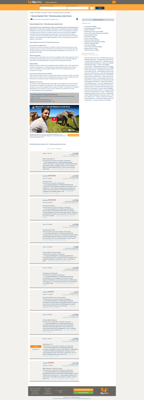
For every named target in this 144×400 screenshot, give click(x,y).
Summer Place (91, 38)
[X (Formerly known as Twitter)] (61, 392)
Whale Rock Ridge (91, 43)
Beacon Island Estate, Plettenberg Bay (96, 33)
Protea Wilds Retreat (50, 320)
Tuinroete (50, 12)
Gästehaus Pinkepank (50, 273)
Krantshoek (90, 36)
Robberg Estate (91, 48)
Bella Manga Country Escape (52, 368)
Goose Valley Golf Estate (93, 46)
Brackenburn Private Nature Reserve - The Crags (99, 90)
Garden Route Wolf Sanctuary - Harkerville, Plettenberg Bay (102, 73)
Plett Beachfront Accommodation (54, 297)
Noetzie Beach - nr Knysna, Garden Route (98, 100)
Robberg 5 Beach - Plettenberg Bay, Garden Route (99, 68)
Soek (99, 8)
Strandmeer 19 (48, 344)
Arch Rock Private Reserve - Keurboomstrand (99, 88)
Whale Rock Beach (92, 50)
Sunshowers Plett (49, 230)
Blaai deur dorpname (35, 388)
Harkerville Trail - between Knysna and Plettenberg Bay (101, 80)
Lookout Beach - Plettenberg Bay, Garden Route (99, 66)
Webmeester (48, 388)
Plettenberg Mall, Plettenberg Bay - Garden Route (99, 63)
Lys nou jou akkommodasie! (83, 389)
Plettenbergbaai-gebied (93, 28)
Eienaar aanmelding (83, 392)
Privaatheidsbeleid (47, 393)
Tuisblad (32, 12)
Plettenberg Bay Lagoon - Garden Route (97, 64)
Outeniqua (34, 85)
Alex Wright (52, 19)
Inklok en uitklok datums (72, 6)
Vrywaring (47, 392)
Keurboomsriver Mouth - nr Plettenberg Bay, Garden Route (101, 69)
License (57, 19)
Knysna (53, 27)
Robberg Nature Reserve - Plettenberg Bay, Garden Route (101, 78)
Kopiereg (48, 390)
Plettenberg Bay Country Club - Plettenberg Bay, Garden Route (102, 58)
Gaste (92, 6)
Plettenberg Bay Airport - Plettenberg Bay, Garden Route (101, 59)
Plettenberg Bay (61, 27)
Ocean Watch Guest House (52, 252)
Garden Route (73, 27)
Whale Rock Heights (92, 40)
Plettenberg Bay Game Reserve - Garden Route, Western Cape (103, 81)
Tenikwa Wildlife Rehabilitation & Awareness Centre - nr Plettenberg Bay (105, 95)
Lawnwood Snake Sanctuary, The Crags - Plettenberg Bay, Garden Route (105, 91)
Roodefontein (90, 26)
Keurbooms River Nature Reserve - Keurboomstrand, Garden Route (104, 76)
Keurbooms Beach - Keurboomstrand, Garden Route (100, 86)
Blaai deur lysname (35, 390)
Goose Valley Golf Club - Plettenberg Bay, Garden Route (101, 71)
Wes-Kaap (44, 12)
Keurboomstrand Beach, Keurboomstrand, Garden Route (101, 85)
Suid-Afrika (37, 12)
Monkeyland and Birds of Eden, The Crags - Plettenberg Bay (102, 93)
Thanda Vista (47, 181)
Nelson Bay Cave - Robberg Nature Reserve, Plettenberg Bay (102, 74)
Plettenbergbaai (91, 35)
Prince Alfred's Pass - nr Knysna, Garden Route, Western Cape (103, 96)
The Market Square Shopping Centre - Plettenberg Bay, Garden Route (104, 61)
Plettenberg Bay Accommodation (62, 12)
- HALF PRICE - (35, 346)
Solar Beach (90, 45)
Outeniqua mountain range (38, 59)
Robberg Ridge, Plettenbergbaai (95, 41)
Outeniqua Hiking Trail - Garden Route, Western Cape (100, 98)
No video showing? (73, 135)
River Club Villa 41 (49, 159)
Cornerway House (49, 206)
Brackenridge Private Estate (94, 31)
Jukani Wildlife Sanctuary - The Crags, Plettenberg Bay (101, 83)
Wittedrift (89, 30)
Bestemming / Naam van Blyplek (46, 6)
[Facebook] (60, 392)
